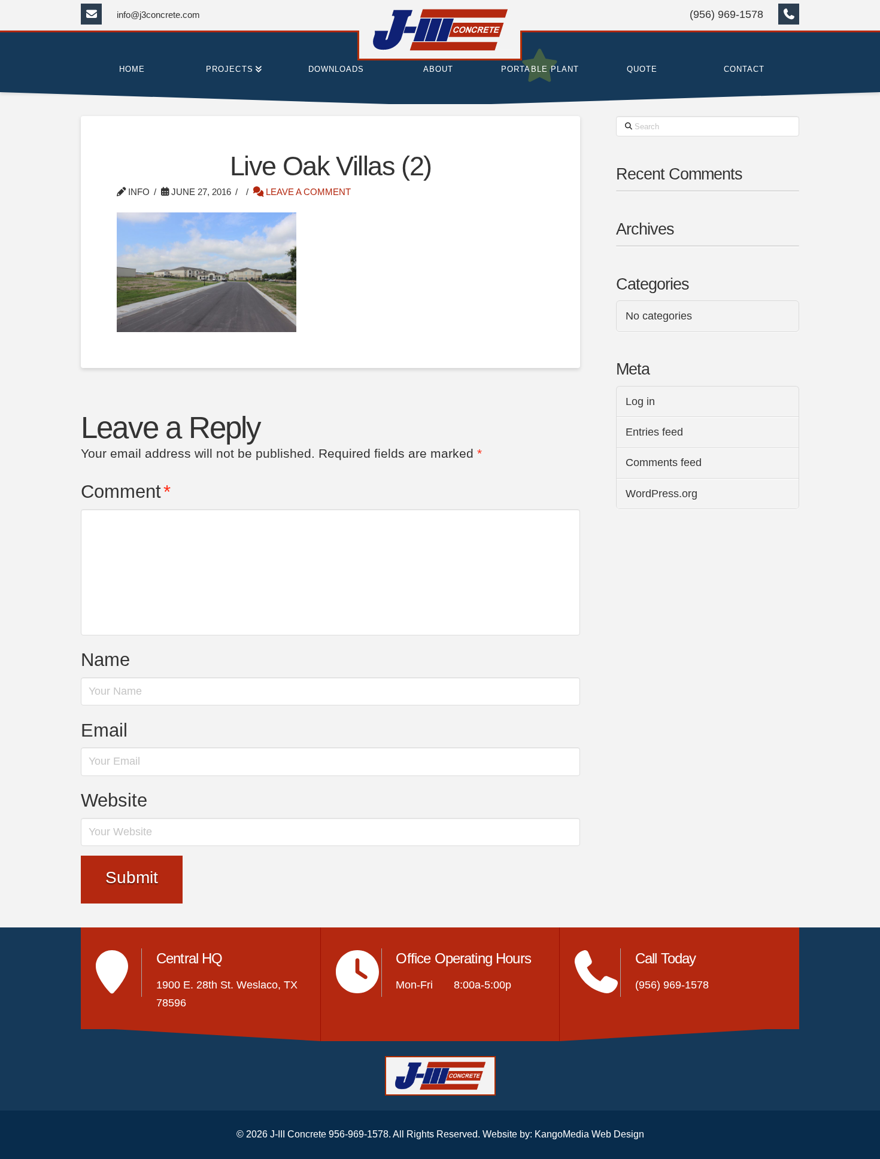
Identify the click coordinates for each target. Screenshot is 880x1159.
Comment (126, 491)
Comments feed (664, 463)
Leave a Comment (307, 192)
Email (104, 730)
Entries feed (654, 432)
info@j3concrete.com (158, 15)
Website (114, 800)
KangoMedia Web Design (589, 1134)
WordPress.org (661, 494)
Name (105, 659)
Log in (640, 401)
